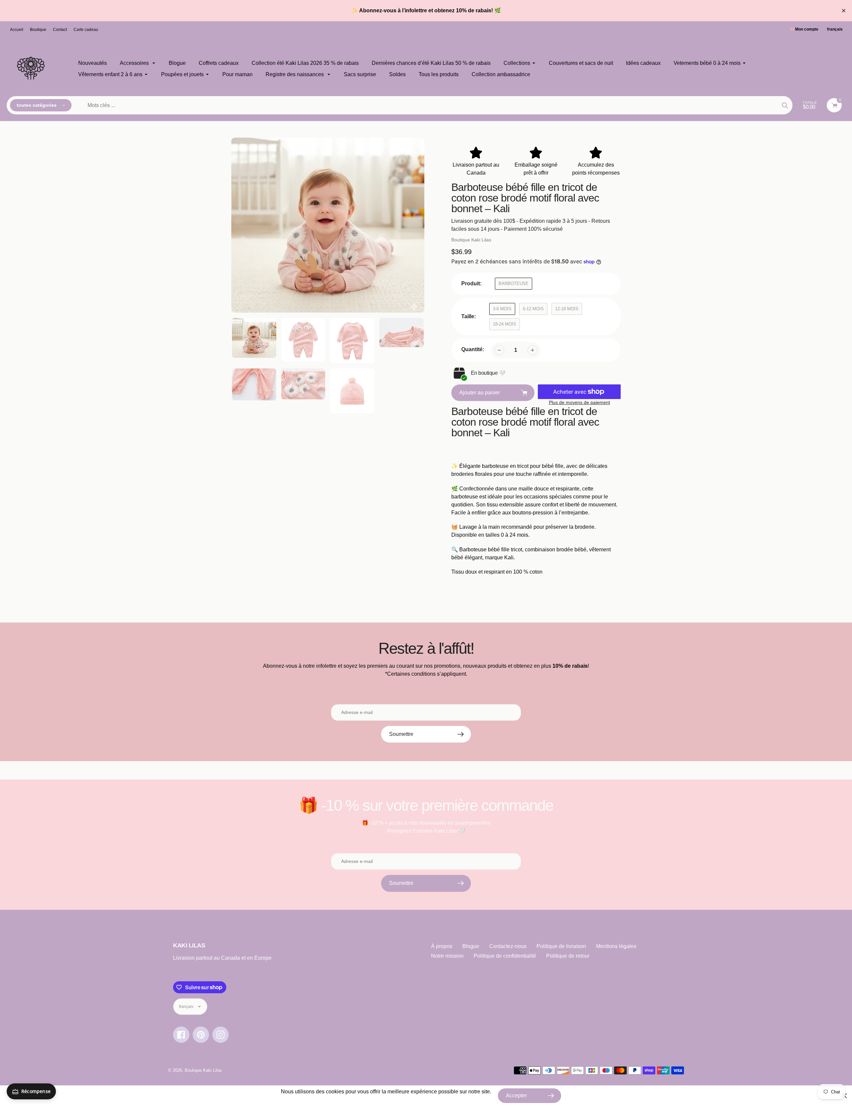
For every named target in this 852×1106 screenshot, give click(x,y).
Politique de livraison (561, 946)
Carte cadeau (86, 29)
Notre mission (447, 956)
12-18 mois (566, 308)
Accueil (16, 29)
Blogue (470, 946)
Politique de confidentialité (505, 956)
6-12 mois (533, 308)
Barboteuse (514, 283)
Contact (60, 29)
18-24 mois (504, 324)
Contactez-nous (508, 946)
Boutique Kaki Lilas (471, 239)
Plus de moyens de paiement (579, 402)
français (835, 29)
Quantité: (472, 349)
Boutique (38, 29)
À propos (441, 946)
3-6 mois (502, 308)
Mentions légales (616, 946)
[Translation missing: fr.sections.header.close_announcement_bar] (843, 10)
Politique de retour (567, 956)
